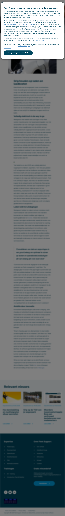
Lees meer (7, 48)
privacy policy (40, 40)
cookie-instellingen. (24, 46)
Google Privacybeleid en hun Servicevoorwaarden (19, 24)
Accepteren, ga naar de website (18, 53)
